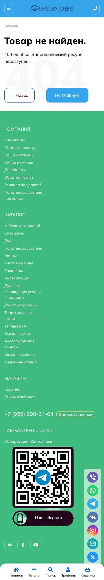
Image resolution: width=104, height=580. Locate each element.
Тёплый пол (15, 326)
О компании (15, 140)
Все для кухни (17, 333)
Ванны (10, 255)
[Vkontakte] (9, 545)
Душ (8, 240)
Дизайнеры (15, 169)
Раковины (13, 270)
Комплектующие (19, 354)
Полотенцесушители (23, 248)
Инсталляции (16, 278)
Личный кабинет (19, 396)
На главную (67, 95)
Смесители (14, 233)
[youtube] (35, 545)
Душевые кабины (20, 305)
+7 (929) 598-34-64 (28, 414)
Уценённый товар (20, 362)
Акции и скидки (18, 162)
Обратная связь (19, 177)
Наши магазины (19, 155)
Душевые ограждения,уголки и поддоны (22, 291)
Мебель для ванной (22, 225)
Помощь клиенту (19, 147)
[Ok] (22, 545)
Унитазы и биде (18, 263)
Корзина (12, 389)
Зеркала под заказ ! (22, 184)
